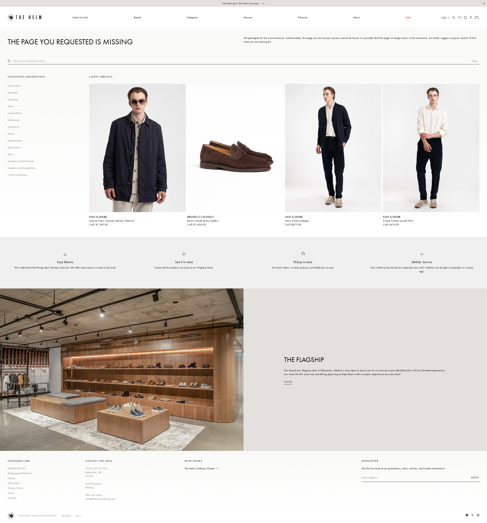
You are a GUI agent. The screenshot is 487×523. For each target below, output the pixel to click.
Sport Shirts (14, 147)
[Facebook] (467, 515)
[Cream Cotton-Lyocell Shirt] (431, 148)
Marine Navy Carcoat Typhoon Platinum (111, 220)
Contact (12, 498)
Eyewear (13, 92)
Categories (192, 17)
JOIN (474, 477)
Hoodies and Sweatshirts (21, 168)
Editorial (302, 17)
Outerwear (14, 120)
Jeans (11, 106)
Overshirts (13, 127)
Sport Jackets (15, 140)
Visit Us (288, 381)
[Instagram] (478, 515)
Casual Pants (15, 113)
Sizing (11, 478)
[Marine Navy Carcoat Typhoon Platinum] (137, 148)
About (356, 17)
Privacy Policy (15, 488)
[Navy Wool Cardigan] (333, 148)
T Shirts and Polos (17, 174)
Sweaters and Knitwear (21, 161)
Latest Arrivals (80, 17)
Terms (11, 493)
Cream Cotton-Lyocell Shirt (398, 220)
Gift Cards (13, 483)
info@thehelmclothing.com (100, 499)
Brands (137, 17)
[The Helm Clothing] (25, 17)
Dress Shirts (14, 85)
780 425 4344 (93, 495)
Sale (408, 17)
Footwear (13, 99)
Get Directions (93, 483)
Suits (10, 154)
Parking (89, 487)
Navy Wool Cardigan (297, 220)
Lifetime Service (16, 468)
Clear (474, 61)
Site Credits (66, 516)
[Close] (483, 3)
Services (248, 17)
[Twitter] (472, 515)
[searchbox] (242, 61)
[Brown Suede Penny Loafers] (235, 148)
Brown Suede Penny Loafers (202, 220)
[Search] (454, 17)
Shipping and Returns (20, 473)
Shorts (11, 133)
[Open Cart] (476, 17)
